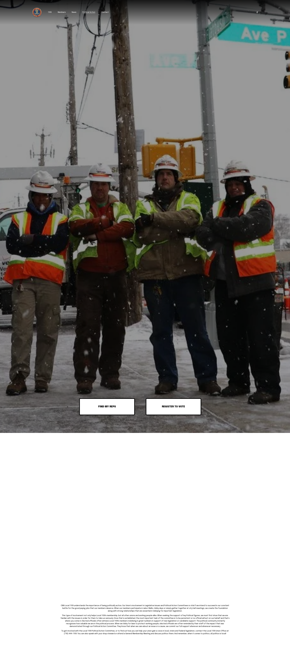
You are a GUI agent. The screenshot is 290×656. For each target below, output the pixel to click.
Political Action (88, 12)
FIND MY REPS (107, 406)
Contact (105, 12)
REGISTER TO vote (173, 406)
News (74, 12)
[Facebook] (257, 12)
